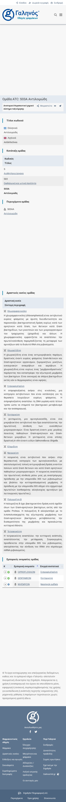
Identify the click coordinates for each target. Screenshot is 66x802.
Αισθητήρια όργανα (14, 173)
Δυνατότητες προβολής (49, 752)
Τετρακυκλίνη (14, 531)
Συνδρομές (48, 744)
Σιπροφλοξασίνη (15, 386)
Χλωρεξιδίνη (14, 350)
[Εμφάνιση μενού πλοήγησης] (61, 15)
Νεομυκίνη (13, 453)
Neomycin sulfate (49, 584)
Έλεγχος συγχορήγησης (29, 746)
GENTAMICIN (24, 578)
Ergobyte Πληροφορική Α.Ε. (35, 793)
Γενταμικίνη (13, 414)
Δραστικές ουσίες (10, 754)
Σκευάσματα (8, 765)
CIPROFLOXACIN (26, 572)
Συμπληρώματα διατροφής (9, 772)
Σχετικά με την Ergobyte (50, 767)
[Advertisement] (33, 60)
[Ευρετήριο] (55, 106)
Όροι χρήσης (33, 798)
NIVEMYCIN (24, 584)
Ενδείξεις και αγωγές (12, 759)
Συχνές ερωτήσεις (51, 759)
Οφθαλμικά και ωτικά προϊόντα (20, 183)
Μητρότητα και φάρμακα (30, 755)
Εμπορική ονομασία (24, 566)
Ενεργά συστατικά (49, 566)
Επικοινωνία (49, 798)
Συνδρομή (58, 3)
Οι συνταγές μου (30, 780)
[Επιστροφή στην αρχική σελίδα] (33, 720)
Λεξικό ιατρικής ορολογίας (30, 773)
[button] (30, 732)
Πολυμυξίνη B (14, 499)
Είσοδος (22, 3)
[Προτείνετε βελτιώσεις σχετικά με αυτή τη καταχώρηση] (60, 106)
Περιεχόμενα (17, 798)
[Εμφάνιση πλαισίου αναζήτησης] (55, 15)
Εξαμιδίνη (12, 446)
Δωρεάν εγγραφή (40, 3)
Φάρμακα (6, 748)
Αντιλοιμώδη (10, 213)
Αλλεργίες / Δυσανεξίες (28, 764)
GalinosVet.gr (49, 774)
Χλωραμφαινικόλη (17, 311)
